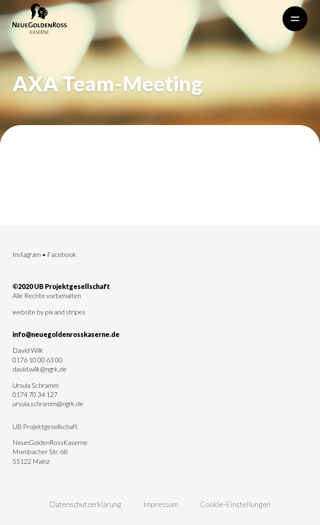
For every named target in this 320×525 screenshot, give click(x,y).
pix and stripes (65, 312)
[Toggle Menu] (295, 18)
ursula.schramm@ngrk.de (47, 403)
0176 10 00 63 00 (37, 360)
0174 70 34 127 (35, 394)
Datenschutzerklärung (85, 504)
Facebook (61, 254)
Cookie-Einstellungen (235, 504)
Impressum (160, 504)
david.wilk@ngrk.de (39, 369)
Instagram (26, 254)
